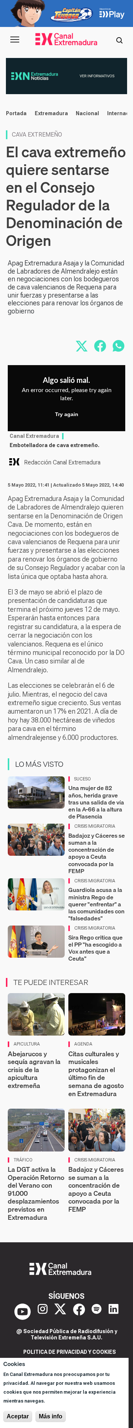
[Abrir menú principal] (15, 39)
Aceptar (18, 1416)
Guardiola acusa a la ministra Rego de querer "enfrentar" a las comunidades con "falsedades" (96, 904)
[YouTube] (22, 1312)
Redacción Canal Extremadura (62, 462)
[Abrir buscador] (119, 39)
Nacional (87, 113)
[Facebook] (79, 1312)
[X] (60, 1312)
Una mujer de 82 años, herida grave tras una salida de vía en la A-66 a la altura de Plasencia (96, 802)
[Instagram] (43, 1312)
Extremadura (51, 113)
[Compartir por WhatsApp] (118, 346)
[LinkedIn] (114, 1312)
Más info (50, 1416)
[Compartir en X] (81, 346)
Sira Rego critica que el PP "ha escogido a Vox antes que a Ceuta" (95, 948)
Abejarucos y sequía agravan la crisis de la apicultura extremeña (34, 1069)
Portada (16, 113)
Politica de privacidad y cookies (69, 1352)
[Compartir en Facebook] (100, 346)
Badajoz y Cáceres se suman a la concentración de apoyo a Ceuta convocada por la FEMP (96, 853)
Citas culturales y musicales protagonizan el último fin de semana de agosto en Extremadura (96, 1073)
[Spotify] (97, 1312)
